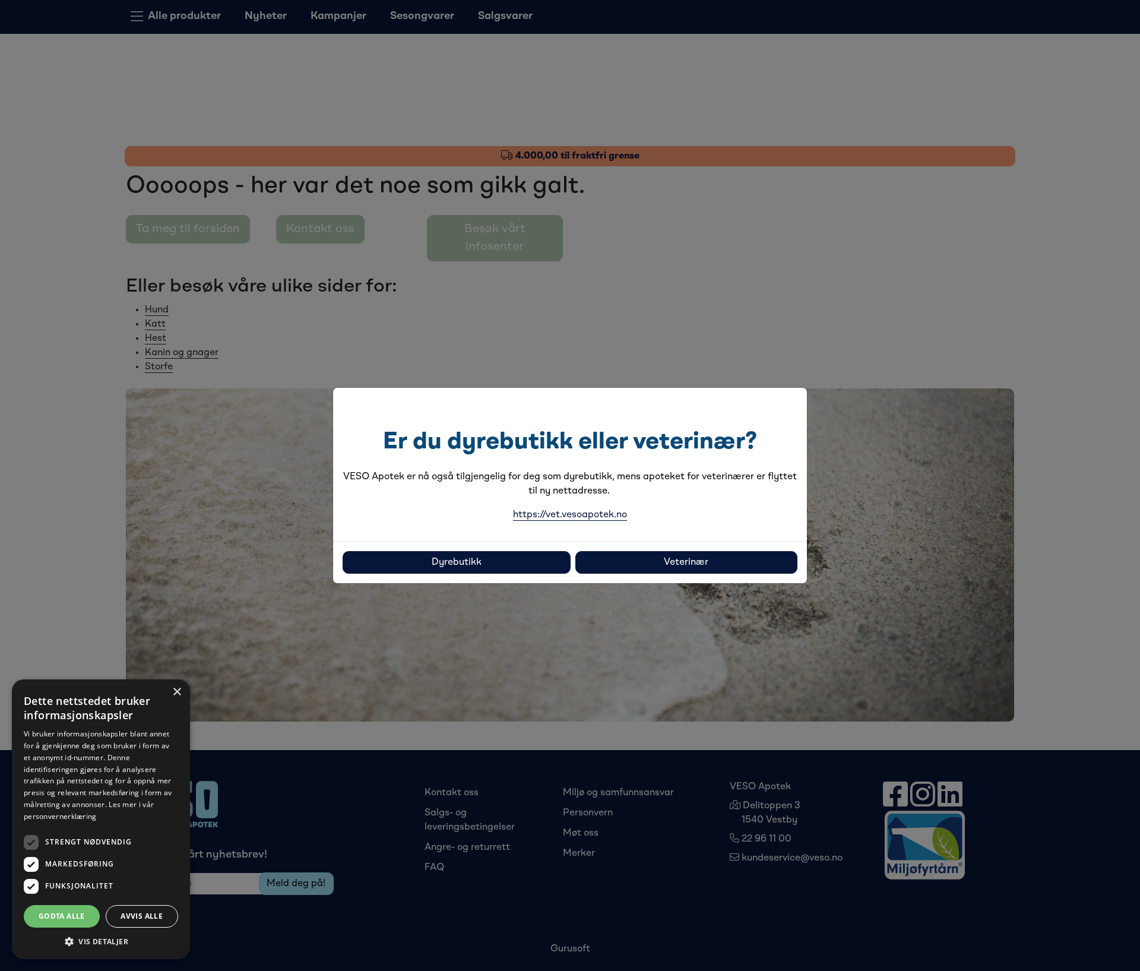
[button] (101, 941)
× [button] (176, 692)
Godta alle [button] (62, 916)
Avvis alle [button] (142, 916)
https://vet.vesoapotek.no (570, 515)
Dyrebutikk (457, 562)
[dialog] (101, 819)
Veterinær (686, 562)
